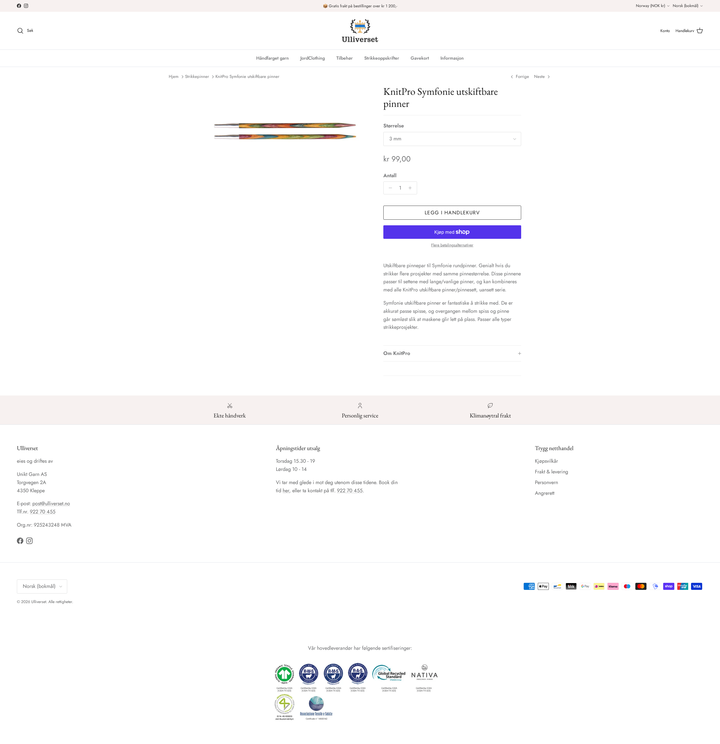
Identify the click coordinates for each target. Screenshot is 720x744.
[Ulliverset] (360, 30)
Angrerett (544, 493)
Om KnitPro (396, 353)
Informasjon (452, 58)
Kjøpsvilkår (546, 461)
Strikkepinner (197, 76)
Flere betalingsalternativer (452, 245)
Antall (390, 175)
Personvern (546, 482)
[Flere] (411, 188)
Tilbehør (344, 58)
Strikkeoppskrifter (381, 58)
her (286, 490)
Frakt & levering (551, 471)
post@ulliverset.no (51, 503)
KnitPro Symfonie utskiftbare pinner (247, 76)
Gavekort (420, 58)
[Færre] (389, 188)
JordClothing (312, 58)
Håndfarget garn (272, 58)
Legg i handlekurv (452, 212)
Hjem (174, 76)
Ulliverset (38, 601)
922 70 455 (42, 511)
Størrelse (393, 125)
